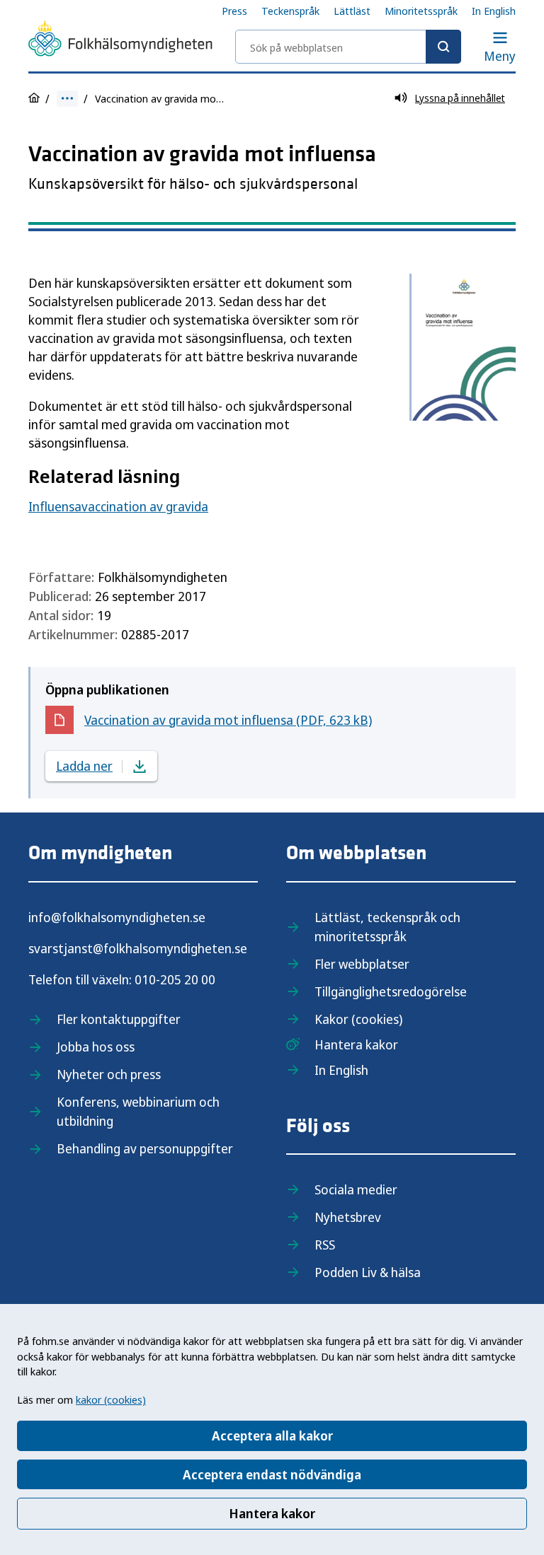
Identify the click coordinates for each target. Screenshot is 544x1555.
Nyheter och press (109, 1074)
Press (234, 11)
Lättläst (352, 11)
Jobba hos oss (96, 1046)
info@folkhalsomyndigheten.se (116, 917)
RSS (324, 1244)
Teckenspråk (290, 11)
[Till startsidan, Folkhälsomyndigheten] (120, 41)
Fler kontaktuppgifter (119, 1019)
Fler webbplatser (361, 963)
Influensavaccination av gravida (118, 506)
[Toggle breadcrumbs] (67, 99)
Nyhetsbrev (347, 1217)
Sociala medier (355, 1189)
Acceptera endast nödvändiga (272, 1474)
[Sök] (443, 47)
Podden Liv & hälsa (367, 1272)
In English (494, 11)
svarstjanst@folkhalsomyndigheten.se (137, 948)
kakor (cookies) (111, 1399)
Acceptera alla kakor (272, 1435)
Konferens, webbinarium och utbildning (138, 1111)
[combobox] (348, 47)
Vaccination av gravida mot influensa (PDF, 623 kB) (228, 722)
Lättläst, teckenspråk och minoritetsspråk (387, 927)
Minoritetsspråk (421, 11)
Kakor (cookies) (358, 1019)
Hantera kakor (272, 1513)
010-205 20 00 (175, 979)
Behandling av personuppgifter (145, 1148)
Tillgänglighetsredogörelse (390, 991)
